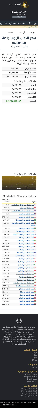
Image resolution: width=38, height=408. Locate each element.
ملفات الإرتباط (32, 379)
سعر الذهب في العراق (26, 267)
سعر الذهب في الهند (26, 228)
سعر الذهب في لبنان (26, 298)
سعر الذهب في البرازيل (25, 240)
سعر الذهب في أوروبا (26, 214)
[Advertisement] (19, 124)
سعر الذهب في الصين (26, 237)
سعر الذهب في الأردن (26, 258)
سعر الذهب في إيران (26, 249)
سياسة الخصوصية (30, 376)
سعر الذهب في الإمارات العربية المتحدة (24, 224)
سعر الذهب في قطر (27, 295)
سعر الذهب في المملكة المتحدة (23, 211)
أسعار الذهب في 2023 (29, 393)
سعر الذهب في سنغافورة (25, 286)
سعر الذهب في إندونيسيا (25, 231)
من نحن (34, 367)
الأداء (29, 23)
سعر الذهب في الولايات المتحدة (23, 205)
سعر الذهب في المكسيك (25, 273)
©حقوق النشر (32, 381)
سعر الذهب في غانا (27, 292)
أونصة (35, 352)
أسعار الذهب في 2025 (29, 388)
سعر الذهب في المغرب (26, 270)
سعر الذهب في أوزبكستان (24, 255)
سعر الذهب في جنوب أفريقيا (24, 283)
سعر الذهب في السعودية (25, 220)
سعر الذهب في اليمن (26, 277)
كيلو (35, 357)
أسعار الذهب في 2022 (29, 395)
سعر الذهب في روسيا (26, 217)
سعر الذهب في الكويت (26, 246)
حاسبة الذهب (19, 23)
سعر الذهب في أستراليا (25, 252)
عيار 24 (34, 360)
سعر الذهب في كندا (27, 208)
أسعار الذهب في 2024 (29, 391)
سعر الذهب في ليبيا (27, 301)
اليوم (35, 23)
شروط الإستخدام (31, 374)
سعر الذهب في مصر (27, 304)
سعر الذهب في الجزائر (26, 264)
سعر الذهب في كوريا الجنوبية (23, 234)
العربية (20, 17)
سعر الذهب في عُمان (26, 289)
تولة (35, 355)
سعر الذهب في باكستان (25, 280)
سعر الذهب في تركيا (26, 243)
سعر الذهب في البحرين (26, 261)
